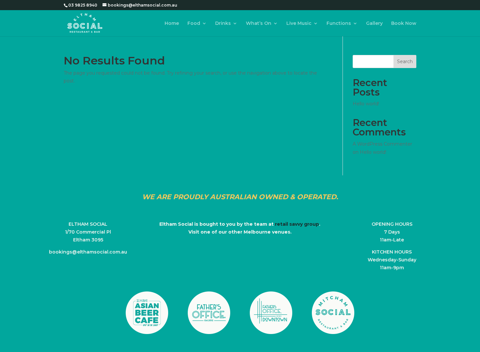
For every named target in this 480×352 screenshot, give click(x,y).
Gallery (374, 23)
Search (405, 61)
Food (193, 23)
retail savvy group (297, 224)
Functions (339, 23)
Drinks (223, 23)
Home (172, 23)
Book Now (403, 23)
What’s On (258, 23)
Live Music (299, 23)
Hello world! (366, 104)
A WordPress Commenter (382, 144)
